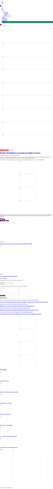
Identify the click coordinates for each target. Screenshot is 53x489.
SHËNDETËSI (4, 18)
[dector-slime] (27, 68)
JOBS (4, 21)
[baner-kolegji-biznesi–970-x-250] (27, 108)
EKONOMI (6, 13)
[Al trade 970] (27, 42)
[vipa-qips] (27, 147)
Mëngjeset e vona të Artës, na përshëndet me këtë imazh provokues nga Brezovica (17, 306)
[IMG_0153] (27, 367)
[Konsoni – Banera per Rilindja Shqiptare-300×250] (27, 354)
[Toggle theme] (1, 5)
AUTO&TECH (4, 19)
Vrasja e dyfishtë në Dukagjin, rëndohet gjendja (8, 436)
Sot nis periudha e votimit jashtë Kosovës (8, 276)
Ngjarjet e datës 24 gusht (4, 380)
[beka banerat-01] (27, 55)
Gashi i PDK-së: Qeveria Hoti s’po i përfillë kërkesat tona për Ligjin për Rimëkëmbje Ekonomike (20, 314)
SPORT (3, 16)
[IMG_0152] (27, 134)
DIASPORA (6, 14)
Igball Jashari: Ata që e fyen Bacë (6, 403)
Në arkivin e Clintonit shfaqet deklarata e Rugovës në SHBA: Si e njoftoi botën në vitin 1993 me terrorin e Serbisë (24, 302)
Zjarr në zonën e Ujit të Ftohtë (5, 414)
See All (1, 449)
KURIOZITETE (5, 20)
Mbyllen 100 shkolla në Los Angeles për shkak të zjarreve (20, 153)
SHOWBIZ (4, 17)
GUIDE (4, 22)
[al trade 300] (27, 173)
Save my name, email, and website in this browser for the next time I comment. (14, 286)
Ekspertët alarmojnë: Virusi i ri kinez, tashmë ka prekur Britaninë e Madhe (16, 243)
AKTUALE (6, 12)
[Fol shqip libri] (26, 481)
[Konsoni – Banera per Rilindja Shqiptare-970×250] (27, 121)
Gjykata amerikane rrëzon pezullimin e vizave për (8, 447)
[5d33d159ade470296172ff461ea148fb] (27, 81)
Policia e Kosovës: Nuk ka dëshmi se (6, 425)
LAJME (3, 11)
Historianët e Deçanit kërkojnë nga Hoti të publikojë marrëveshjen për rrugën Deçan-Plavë (19, 310)
